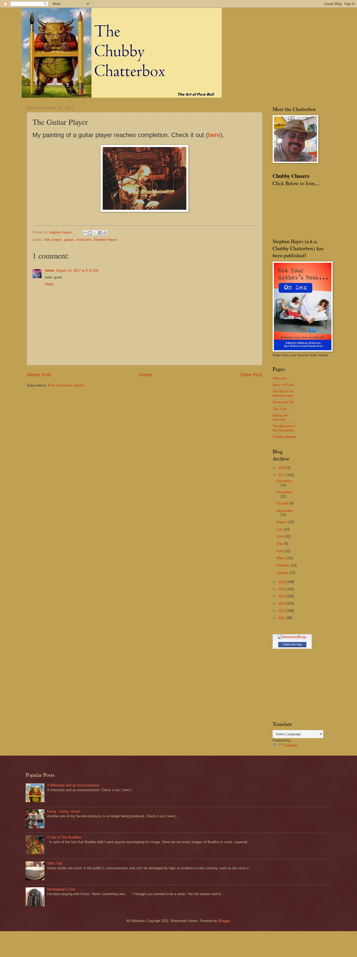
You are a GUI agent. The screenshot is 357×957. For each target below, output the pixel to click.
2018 (282, 468)
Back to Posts (283, 385)
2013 (282, 603)
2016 (282, 582)
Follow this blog (292, 644)
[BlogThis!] (90, 232)
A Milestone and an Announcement (73, 785)
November (284, 492)
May (280, 544)
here (214, 134)
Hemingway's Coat (61, 889)
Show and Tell (283, 402)
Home (145, 374)
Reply (49, 284)
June (281, 536)
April (280, 551)
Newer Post (39, 374)
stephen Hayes (61, 232)
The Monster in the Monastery (284, 428)
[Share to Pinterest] (105, 232)
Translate (290, 745)
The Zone (280, 409)
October (283, 503)
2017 (282, 475)
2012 (282, 611)
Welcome (280, 378)
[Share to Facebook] (100, 232)
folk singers (53, 240)
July (280, 529)
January (283, 573)
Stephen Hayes (105, 240)
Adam (49, 270)
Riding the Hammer (280, 417)
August (282, 522)
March (282, 558)
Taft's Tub (54, 863)
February (284, 565)
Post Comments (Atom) (66, 385)
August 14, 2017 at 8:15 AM (77, 270)
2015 (282, 589)
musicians (84, 240)
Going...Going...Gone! (63, 811)
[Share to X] (95, 232)
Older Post (251, 374)
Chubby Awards (284, 437)
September (285, 511)
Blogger (224, 921)
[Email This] (85, 232)
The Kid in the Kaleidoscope (283, 393)
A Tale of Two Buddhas (64, 837)
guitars (69, 240)
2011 (282, 618)
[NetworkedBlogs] (292, 637)
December (284, 481)
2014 (282, 596)
